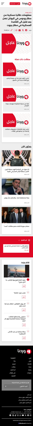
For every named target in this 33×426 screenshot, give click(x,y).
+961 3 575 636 (27, 411)
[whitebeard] (21, 423)
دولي (30, 361)
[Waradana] (24, 353)
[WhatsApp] (20, 415)
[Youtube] (22, 415)
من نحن (29, 394)
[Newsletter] (5, 386)
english (12, 3)
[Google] (13, 415)
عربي (18, 3)
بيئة (14, 361)
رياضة (29, 370)
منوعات (29, 373)
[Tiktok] (15, 415)
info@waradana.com (16, 411)
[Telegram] (10, 415)
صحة (30, 367)
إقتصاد (29, 364)
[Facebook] (26, 30)
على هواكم (12, 373)
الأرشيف (13, 376)
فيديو (13, 364)
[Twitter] (23, 30)
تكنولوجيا (13, 358)
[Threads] (18, 415)
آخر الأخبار (13, 370)
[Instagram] (30, 415)
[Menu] (2, 4)
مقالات (13, 367)
